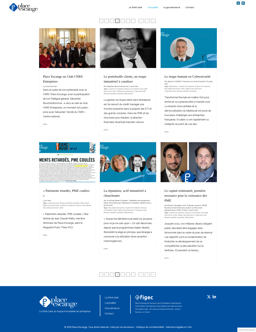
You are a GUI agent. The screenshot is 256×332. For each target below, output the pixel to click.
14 (153, 21)
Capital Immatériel (115, 89)
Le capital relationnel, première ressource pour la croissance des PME (185, 195)
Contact (189, 7)
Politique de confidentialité (150, 327)
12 (141, 21)
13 (147, 21)
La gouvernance (171, 7)
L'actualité (110, 302)
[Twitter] (238, 3)
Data (114, 91)
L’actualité (152, 7)
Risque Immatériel (131, 89)
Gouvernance (112, 308)
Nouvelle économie (172, 89)
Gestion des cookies (247, 330)
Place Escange (79, 327)
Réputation (128, 94)
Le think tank (135, 7)
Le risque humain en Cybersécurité (187, 76)
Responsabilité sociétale (113, 94)
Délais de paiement (125, 91)
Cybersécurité (140, 91)
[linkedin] (243, 3)
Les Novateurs (127, 327)
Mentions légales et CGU (179, 327)
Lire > (45, 124)
